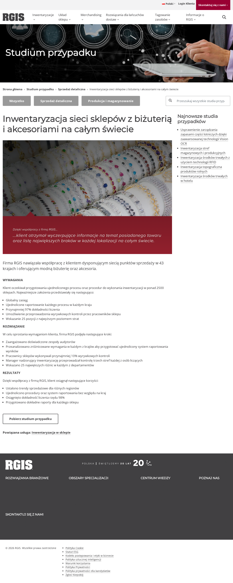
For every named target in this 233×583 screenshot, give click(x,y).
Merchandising (91, 15)
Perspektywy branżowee (161, 494)
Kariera (207, 499)
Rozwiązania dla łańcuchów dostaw (125, 17)
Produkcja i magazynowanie (110, 101)
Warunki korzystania (78, 563)
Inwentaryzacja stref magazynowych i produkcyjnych (203, 150)
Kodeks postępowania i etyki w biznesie (90, 555)
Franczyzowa (211, 504)
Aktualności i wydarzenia (161, 485)
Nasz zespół (210, 494)
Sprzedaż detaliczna (71, 89)
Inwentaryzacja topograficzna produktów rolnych (201, 169)
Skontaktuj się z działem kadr (29, 526)
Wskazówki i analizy (157, 490)
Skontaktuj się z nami (212, 5)
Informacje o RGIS (195, 17)
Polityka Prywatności (78, 567)
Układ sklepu (63, 17)
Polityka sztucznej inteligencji (83, 559)
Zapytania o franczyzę (24, 531)
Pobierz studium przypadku (30, 419)
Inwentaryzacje (43, 15)
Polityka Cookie (75, 548)
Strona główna (12, 89)
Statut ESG (72, 552)
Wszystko (16, 101)
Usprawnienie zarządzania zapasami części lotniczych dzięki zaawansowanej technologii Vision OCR (204, 137)
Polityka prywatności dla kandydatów (88, 571)
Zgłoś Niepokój (74, 574)
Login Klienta (186, 3)
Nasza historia (212, 490)
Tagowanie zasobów (162, 17)
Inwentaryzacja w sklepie (51, 432)
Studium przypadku (40, 89)
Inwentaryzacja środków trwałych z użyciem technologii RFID (205, 159)
